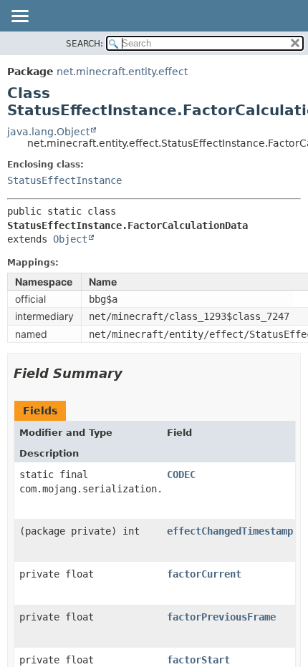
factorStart (198, 660)
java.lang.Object (48, 131)
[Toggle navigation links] (19, 17)
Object (70, 239)
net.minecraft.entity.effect (122, 71)
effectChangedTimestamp (230, 531)
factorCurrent (204, 574)
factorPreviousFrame (221, 617)
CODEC (181, 474)
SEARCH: (84, 44)
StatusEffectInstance (64, 180)
